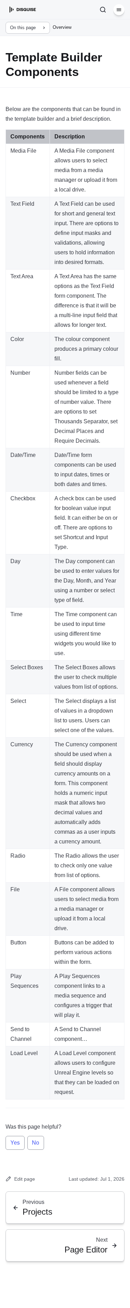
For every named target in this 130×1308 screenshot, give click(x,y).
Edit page (24, 1179)
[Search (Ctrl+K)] (103, 10)
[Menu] (118, 9)
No (35, 1143)
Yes (15, 1143)
